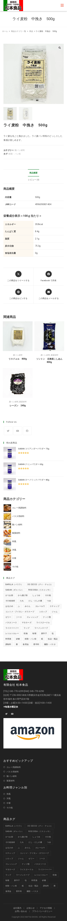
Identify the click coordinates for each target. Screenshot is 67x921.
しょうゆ (36, 595)
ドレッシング (32, 617)
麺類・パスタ (50, 644)
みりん (28, 606)
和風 (9, 794)
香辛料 (36, 644)
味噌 (34, 633)
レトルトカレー (12, 633)
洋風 (9, 798)
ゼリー (8, 617)
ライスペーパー (12, 628)
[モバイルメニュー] (62, 5)
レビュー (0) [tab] (33, 179)
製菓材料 (54, 355)
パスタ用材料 (13, 772)
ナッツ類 (47, 617)
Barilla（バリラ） (14, 584)
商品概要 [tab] (33, 173)
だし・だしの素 (35, 601)
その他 (48, 595)
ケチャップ (55, 606)
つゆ (49, 601)
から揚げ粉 (23, 595)
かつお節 (9, 595)
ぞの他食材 (10, 601)
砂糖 (18, 639)
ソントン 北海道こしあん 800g (50, 360)
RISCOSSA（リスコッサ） (39, 590)
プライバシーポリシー (42, 911)
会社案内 (17, 908)
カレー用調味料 (14, 767)
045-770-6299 (17, 691)
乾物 (26, 633)
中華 (9, 803)
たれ (22, 601)
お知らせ (30, 908)
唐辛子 (44, 633)
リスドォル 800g (18, 359)
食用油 (26, 644)
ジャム (54, 612)
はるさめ (9, 606)
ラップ (26, 628)
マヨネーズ (26, 622)
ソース (19, 617)
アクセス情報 (46, 908)
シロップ (43, 612)
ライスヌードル (43, 622)
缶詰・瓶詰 (52, 639)
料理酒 (8, 639)
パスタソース (11, 622)
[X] (8, 431)
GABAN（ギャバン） (14, 590)
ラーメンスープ (41, 628)
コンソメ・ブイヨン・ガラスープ (19, 612)
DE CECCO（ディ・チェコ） (40, 584)
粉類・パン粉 (15, 154)
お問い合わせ (21, 911)
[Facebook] (27, 431)
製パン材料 (20, 150)
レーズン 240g (18, 405)
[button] (59, 47)
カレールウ (40, 606)
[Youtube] (17, 431)
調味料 (8, 644)
